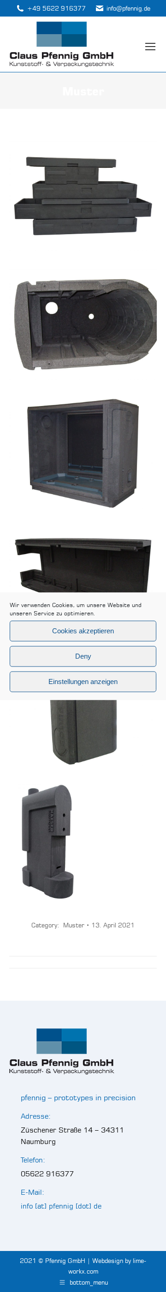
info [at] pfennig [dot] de (61, 1206)
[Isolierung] (83, 325)
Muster (73, 925)
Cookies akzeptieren (83, 631)
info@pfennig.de (128, 8)
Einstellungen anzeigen (83, 681)
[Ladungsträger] (83, 196)
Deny (83, 656)
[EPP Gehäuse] (83, 710)
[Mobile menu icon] (150, 44)
